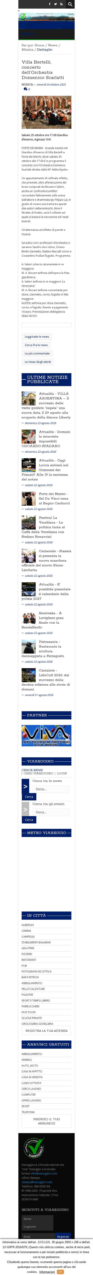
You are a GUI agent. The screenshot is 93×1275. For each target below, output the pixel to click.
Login (62, 773)
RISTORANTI (29, 960)
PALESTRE (27, 995)
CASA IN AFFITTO (32, 1071)
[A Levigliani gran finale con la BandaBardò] (29, 617)
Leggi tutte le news (37, 337)
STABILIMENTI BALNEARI (36, 942)
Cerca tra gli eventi (48, 804)
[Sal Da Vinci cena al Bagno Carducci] (29, 498)
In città (36, 915)
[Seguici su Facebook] (49, 4)
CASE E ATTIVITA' (32, 1083)
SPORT (26, 1106)
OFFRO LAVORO (31, 1100)
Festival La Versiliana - (49, 520)
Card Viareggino (38, 773)
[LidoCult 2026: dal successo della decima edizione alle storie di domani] (29, 675)
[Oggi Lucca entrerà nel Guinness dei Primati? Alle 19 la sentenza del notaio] (29, 465)
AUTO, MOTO (30, 1065)
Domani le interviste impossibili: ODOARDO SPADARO (46, 439)
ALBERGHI (28, 925)
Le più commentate (37, 353)
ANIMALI (27, 1060)
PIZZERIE (27, 954)
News (53, 45)
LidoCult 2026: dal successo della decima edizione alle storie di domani (46, 682)
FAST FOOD (29, 1012)
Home (39, 45)
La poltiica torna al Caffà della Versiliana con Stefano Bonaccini (43, 529)
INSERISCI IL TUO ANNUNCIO (46, 1121)
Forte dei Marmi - (53, 494)
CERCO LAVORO (31, 1089)
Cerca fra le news (36, 345)
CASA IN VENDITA (32, 1077)
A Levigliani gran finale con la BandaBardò (43, 620)
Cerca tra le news (47, 781)
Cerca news (32, 770)
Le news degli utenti (38, 362)
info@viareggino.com (44, 1173)
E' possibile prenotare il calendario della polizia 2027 (46, 591)
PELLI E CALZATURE (33, 989)
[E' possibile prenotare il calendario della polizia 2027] (29, 589)
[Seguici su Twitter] (55, 4)
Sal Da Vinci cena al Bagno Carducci (54, 501)
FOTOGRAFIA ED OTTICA (36, 971)
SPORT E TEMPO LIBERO (36, 1000)
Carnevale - (49, 551)
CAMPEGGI (28, 936)
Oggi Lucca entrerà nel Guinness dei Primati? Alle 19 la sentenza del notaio (45, 470)
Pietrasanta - (49, 642)
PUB (24, 966)
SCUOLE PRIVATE (32, 1018)
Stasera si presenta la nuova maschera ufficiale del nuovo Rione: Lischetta (46, 560)
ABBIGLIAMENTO (32, 983)
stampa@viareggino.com (37, 1182)
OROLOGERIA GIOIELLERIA (37, 1024)
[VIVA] (46, 735)
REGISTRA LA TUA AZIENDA (46, 1030)
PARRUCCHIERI (30, 1006)
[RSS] (61, 4)
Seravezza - (49, 613)
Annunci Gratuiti (48, 1044)
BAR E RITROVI (30, 977)
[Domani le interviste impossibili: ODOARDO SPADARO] (29, 436)
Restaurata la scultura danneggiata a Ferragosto (43, 651)
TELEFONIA (28, 1112)
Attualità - (48, 393)
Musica (28, 49)
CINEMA (26, 931)
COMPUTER (28, 1094)
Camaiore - (48, 670)
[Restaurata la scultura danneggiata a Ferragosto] (29, 646)
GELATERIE (28, 948)
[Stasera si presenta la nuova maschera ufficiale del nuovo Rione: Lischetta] (29, 555)
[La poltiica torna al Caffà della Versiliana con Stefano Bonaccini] (29, 522)
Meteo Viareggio (46, 833)
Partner (37, 715)
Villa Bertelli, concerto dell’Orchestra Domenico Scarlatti (43, 70)
